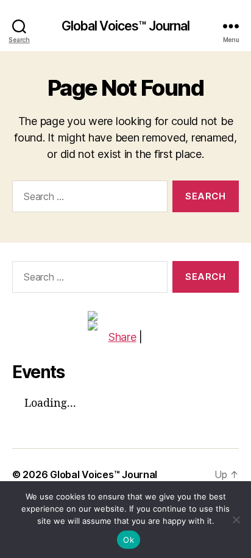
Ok (128, 540)
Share (122, 337)
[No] (236, 519)
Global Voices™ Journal (126, 26)
